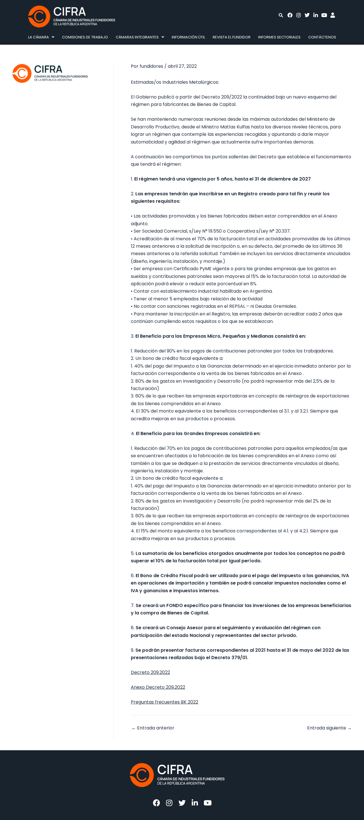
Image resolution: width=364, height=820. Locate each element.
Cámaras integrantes (137, 37)
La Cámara (38, 37)
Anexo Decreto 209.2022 (158, 687)
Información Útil (188, 37)
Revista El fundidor (232, 37)
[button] (41, 37)
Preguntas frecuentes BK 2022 (164, 702)
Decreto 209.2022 (150, 672)
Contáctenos (322, 37)
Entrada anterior (152, 728)
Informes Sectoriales (279, 37)
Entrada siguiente (329, 728)
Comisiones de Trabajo (85, 37)
